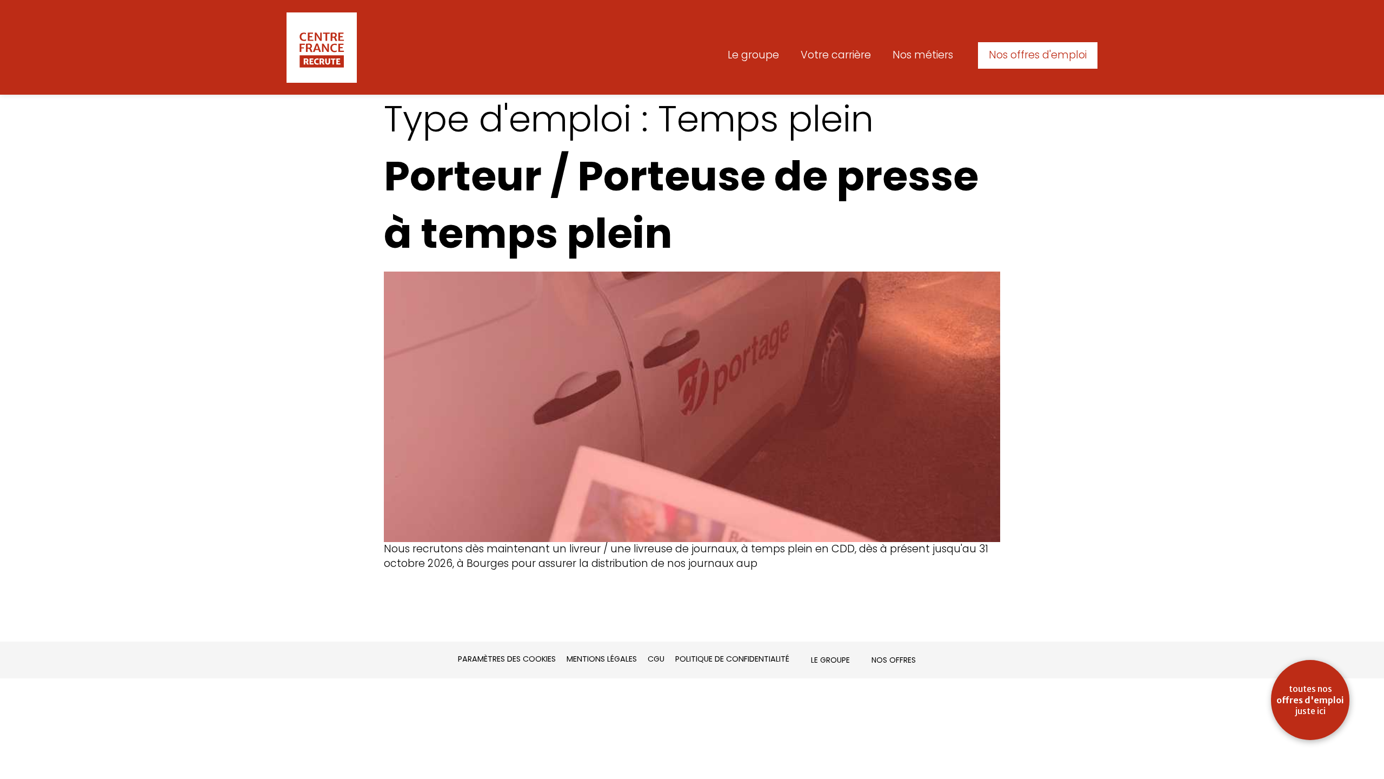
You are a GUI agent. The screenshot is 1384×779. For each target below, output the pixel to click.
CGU (656, 658)
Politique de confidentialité (732, 658)
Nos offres (893, 660)
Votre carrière (836, 55)
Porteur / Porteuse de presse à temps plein (681, 204)
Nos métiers (923, 55)
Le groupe (753, 55)
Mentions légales (602, 658)
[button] (1037, 55)
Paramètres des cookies (507, 658)
